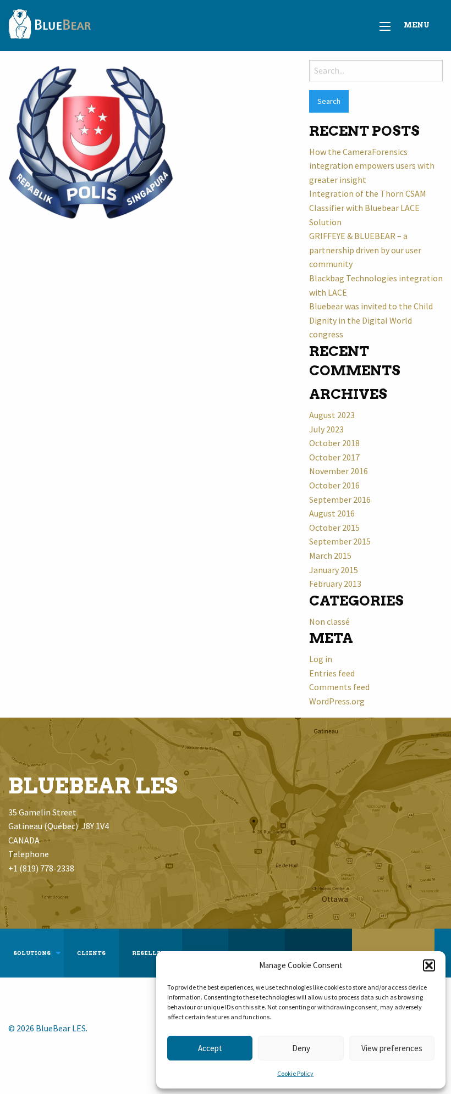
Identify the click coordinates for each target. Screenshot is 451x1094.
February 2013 (335, 583)
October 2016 (334, 485)
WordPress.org (337, 701)
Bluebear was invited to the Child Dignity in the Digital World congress (371, 320)
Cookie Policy (295, 1073)
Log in (320, 658)
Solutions (32, 953)
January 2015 (333, 569)
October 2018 (334, 442)
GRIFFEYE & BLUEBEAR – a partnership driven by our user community (365, 249)
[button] (429, 965)
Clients (91, 953)
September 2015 (340, 541)
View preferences (391, 1048)
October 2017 (334, 457)
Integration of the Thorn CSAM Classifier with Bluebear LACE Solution (367, 207)
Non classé (329, 621)
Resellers (150, 953)
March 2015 (330, 555)
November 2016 (338, 470)
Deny (301, 1048)
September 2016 (340, 499)
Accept (210, 1048)
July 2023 (326, 429)
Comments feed (339, 686)
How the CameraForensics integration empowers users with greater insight (372, 165)
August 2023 (332, 414)
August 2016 (332, 513)
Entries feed (332, 673)
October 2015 (334, 527)
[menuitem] (32, 953)
